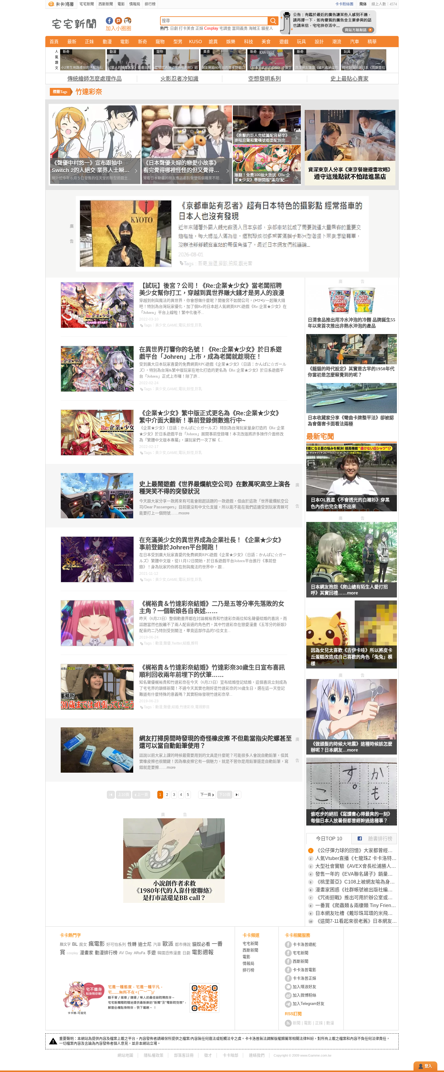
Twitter (177, 643)
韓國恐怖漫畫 (169, 953)
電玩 (182, 325)
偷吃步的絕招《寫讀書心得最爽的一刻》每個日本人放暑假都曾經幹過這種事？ (351, 817)
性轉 (132, 944)
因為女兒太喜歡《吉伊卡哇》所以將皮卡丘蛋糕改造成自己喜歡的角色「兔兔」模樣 (351, 657)
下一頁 (205, 795)
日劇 (174, 28)
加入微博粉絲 (304, 995)
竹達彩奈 (187, 707)
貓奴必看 (201, 944)
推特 (194, 643)
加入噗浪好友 (118, 20)
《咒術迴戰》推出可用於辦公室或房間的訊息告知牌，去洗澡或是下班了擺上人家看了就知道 (356, 897)
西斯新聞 (105, 4)
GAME (172, 325)
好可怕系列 (116, 944)
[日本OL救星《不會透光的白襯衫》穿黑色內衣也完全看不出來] (351, 481)
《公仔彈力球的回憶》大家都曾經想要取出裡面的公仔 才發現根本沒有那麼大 (356, 850)
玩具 (301, 41)
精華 (372, 41)
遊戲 (283, 41)
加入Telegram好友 (308, 1003)
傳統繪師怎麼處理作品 (94, 79)
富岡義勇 (240, 28)
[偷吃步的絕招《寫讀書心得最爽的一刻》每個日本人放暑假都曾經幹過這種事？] (351, 795)
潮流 (336, 41)
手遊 (151, 952)
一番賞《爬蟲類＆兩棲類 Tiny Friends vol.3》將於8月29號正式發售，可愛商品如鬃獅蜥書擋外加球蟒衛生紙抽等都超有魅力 (356, 905)
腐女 (83, 944)
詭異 (213, 41)
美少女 (160, 325)
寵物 (160, 41)
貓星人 (267, 28)
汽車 (354, 41)
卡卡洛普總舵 (304, 944)
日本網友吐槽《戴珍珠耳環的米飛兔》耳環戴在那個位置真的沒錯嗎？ (356, 913)
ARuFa (139, 953)
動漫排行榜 (106, 952)
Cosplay (211, 28)
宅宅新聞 (86, 4)
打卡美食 (187, 28)
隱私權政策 (153, 1055)
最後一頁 (237, 795)
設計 (319, 41)
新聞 (297, 1023)
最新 (71, 41)
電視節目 (202, 707)
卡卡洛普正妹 (304, 978)
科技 (248, 41)
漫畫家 (86, 952)
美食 (266, 41)
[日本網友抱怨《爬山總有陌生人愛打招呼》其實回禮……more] (351, 580)
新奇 (142, 41)
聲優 (167, 643)
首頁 (54, 41)
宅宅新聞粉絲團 (109, 20)
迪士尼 (145, 944)
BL (75, 944)
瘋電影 (96, 944)
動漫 (107, 41)
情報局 (134, 4)
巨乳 (198, 325)
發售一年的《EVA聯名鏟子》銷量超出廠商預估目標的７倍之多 (356, 874)
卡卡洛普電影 (304, 969)
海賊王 (254, 28)
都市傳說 (183, 944)
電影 (121, 4)
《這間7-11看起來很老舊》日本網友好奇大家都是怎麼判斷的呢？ (356, 921)
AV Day (125, 953)
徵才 (208, 1055)
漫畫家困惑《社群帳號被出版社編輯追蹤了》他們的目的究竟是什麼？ (356, 889)
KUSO (195, 41)
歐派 (167, 944)
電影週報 (203, 952)
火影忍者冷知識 (179, 79)
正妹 (199, 28)
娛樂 (230, 41)
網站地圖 (125, 1055)
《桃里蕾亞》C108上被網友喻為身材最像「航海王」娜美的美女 (356, 881)
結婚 (186, 643)
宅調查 (225, 28)
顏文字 (65, 944)
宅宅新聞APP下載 (127, 20)
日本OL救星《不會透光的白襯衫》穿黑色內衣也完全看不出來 (350, 503)
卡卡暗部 (230, 1055)
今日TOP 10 (329, 838)
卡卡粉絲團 (344, 4)
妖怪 (190, 325)
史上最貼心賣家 (349, 79)
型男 (177, 41)
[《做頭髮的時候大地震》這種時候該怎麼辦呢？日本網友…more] (351, 737)
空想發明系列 (264, 79)
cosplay (72, 953)
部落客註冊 (184, 1055)
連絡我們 (257, 1055)
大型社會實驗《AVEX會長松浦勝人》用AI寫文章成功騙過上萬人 (356, 866)
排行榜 (150, 4)
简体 (363, 4)
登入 (428, 1066)
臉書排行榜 (380, 838)
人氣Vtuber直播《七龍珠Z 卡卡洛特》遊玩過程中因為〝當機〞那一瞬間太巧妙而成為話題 (356, 858)
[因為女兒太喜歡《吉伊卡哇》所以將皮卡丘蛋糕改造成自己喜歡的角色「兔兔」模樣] (351, 638)
